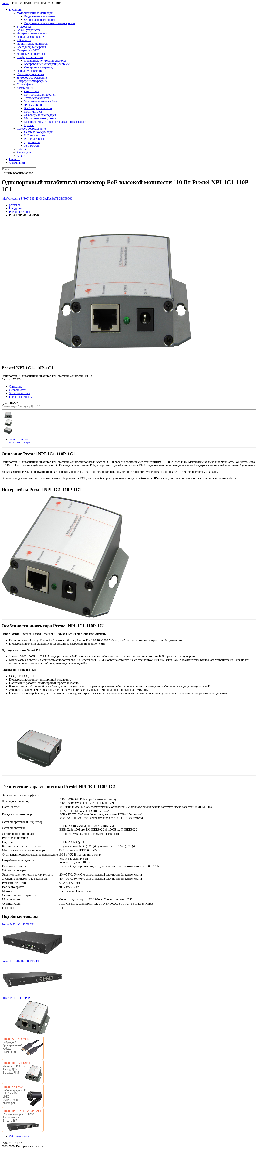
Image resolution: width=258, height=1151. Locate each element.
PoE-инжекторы (34, 135)
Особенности (17, 389)
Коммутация (25, 87)
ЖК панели (24, 40)
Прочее (29, 125)
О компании (17, 162)
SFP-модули (32, 145)
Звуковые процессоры (31, 53)
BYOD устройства (29, 30)
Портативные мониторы (32, 43)
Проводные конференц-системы (45, 60)
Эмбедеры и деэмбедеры (40, 115)
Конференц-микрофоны (32, 81)
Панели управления (29, 70)
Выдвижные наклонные (39, 16)
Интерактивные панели (32, 33)
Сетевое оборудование (31, 128)
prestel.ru (14, 205)
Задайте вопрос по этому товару (19, 440)
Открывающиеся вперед (40, 19)
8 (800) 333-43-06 (31, 198)
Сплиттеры (31, 91)
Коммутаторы (33, 111)
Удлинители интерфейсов (40, 101)
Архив (21, 155)
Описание (15, 386)
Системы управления (30, 74)
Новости (14, 159)
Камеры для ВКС (28, 50)
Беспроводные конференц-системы (47, 64)
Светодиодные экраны (31, 47)
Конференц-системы (30, 57)
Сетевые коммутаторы (38, 132)
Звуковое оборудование (32, 77)
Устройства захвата (36, 98)
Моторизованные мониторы (35, 13)
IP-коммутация (33, 104)
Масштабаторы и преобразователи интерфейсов (55, 121)
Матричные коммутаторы (40, 118)
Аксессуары (24, 152)
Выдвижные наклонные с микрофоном (49, 23)
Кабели (21, 149)
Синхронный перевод (38, 67)
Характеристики (19, 393)
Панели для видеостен (31, 36)
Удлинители (32, 142)
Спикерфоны (25, 84)
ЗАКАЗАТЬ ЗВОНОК (57, 198)
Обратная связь (19, 1136)
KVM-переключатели (38, 108)
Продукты (15, 9)
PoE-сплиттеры (34, 138)
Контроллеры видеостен (40, 94)
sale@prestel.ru (11, 198)
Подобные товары (20, 396)
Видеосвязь (24, 26)
